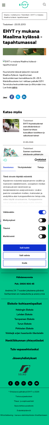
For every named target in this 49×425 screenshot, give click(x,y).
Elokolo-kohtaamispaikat (24, 303)
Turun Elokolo (25, 323)
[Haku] (45, 5)
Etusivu (7, 15)
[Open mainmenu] (3, 4)
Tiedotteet (25, 15)
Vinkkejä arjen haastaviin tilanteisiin (24, 333)
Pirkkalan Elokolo (24, 328)
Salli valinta (24, 255)
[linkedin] (24, 97)
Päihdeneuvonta (24, 277)
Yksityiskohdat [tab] (24, 167)
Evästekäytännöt (24, 410)
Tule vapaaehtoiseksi (24, 349)
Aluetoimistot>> (24, 268)
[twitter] (18, 97)
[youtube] (37, 383)
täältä (14, 87)
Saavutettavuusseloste (23, 406)
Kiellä (24, 263)
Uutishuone (15, 15)
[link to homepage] (24, 4)
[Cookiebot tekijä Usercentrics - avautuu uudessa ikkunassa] (35, 160)
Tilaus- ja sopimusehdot (24, 401)
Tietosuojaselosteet (24, 396)
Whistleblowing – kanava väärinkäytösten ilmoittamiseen (23, 415)
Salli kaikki (24, 248)
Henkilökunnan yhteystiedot (24, 340)
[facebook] (12, 97)
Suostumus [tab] (8, 167)
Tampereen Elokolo (24, 319)
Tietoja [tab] (41, 167)
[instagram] (23, 383)
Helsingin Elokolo (24, 309)
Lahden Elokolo (25, 314)
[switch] (42, 220)
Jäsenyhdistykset (24, 358)
